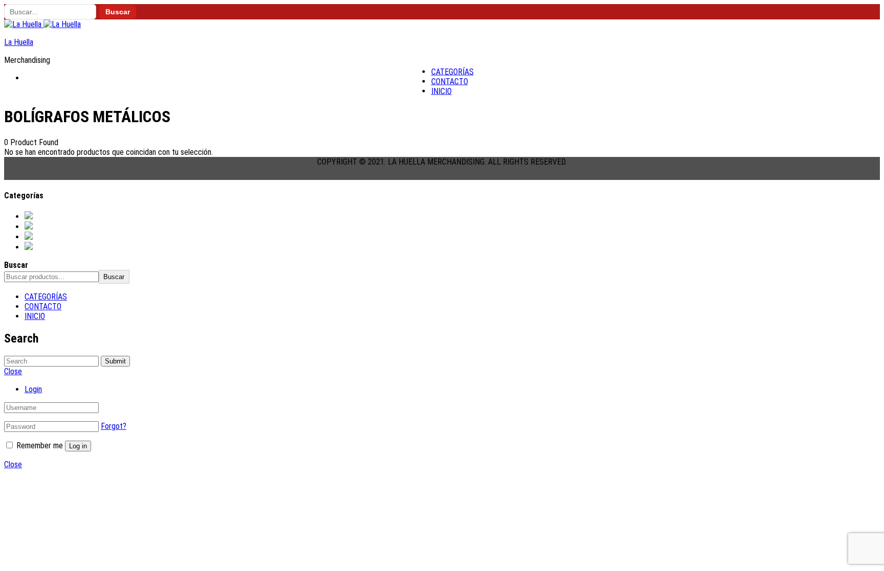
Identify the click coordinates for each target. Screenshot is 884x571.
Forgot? (113, 426)
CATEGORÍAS (452, 72)
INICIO (441, 91)
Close (13, 464)
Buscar (117, 12)
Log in (78, 446)
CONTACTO (449, 81)
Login (33, 389)
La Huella (18, 42)
